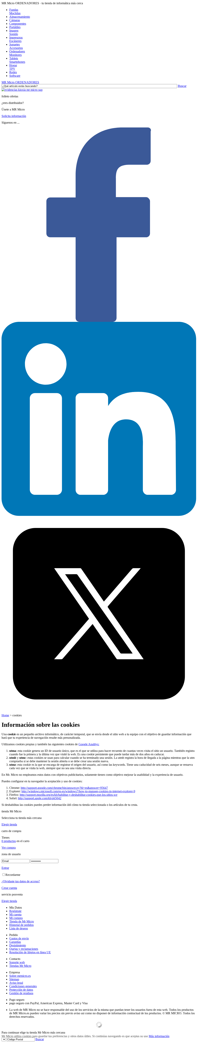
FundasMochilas (14, 11)
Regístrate (15, 911)
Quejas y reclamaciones (23, 948)
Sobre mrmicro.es (20, 975)
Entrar (5, 867)
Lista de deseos (18, 928)
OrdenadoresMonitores (17, 53)
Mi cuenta (15, 914)
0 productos (9, 841)
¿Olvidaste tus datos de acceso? (21, 881)
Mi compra (16, 918)
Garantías (15, 942)
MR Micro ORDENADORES (20, 82)
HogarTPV (13, 67)
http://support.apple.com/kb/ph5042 (39, 798)
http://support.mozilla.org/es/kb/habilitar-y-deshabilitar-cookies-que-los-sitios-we (68, 794)
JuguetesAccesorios (16, 46)
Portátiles (14, 27)
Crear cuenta (9, 888)
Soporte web (17, 962)
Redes (13, 72)
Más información (159, 1036)
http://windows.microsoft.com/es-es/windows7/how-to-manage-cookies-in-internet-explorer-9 (78, 791)
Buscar (182, 86)
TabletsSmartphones (17, 60)
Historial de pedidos (21, 925)
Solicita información (14, 116)
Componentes (17, 23)
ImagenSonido (13, 32)
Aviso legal (16, 982)
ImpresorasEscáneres (16, 39)
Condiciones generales (23, 986)
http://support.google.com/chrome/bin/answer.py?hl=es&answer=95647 (64, 787)
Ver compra (9, 847)
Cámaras (14, 20)
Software (14, 75)
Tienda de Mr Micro (21, 921)
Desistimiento (17, 945)
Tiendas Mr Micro (20, 965)
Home (5, 715)
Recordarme (12, 874)
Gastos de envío (19, 938)
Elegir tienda (9, 824)
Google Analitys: (89, 744)
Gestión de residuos (21, 993)
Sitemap (14, 979)
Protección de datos (21, 989)
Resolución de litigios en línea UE (30, 952)
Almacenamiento (19, 16)
